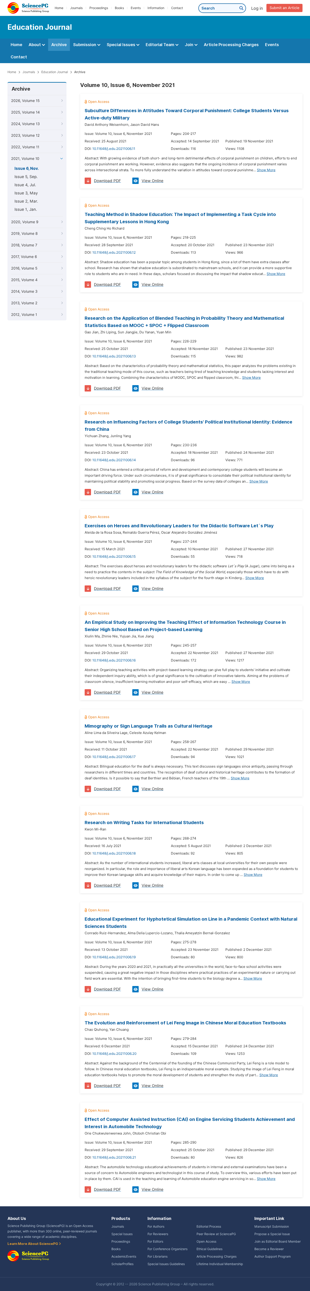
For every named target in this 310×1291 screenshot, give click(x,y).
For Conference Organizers (167, 1249)
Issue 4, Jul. (25, 185)
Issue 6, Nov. (27, 168)
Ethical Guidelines (209, 1249)
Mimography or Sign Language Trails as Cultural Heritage (148, 726)
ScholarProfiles (122, 1264)
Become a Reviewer (269, 1249)
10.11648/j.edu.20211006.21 (114, 1157)
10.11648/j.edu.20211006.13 (114, 356)
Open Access (206, 1241)
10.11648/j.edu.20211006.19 (114, 957)
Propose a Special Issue (272, 1234)
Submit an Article (284, 8)
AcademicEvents (123, 1256)
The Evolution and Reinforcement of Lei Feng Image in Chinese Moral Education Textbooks (185, 1023)
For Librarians (157, 1256)
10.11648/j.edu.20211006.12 (114, 252)
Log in (257, 8)
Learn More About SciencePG (33, 1244)
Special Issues (121, 44)
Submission (85, 44)
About (35, 44)
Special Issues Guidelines (166, 1264)
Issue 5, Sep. (26, 176)
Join (189, 44)
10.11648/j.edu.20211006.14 (114, 460)
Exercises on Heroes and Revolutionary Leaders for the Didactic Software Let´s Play (179, 525)
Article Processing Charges (231, 44)
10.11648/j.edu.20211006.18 (114, 853)
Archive (59, 44)
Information (156, 8)
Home (59, 8)
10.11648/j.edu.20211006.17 (114, 757)
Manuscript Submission (271, 1226)
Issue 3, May (26, 193)
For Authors (156, 1226)
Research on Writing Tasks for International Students (144, 822)
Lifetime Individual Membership (220, 1264)
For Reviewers (158, 1234)
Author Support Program (272, 1256)
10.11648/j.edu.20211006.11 (113, 149)
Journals (76, 8)
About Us (16, 1218)
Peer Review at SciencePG (216, 1234)
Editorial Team (160, 44)
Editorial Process (209, 1226)
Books (119, 8)
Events (136, 8)
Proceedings (98, 8)
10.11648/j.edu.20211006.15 (114, 557)
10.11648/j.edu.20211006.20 (114, 1054)
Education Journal (54, 72)
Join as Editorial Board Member (277, 1241)
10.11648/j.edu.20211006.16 (114, 660)
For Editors (155, 1241)
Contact (177, 8)
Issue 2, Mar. (26, 201)
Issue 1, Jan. (26, 209)
